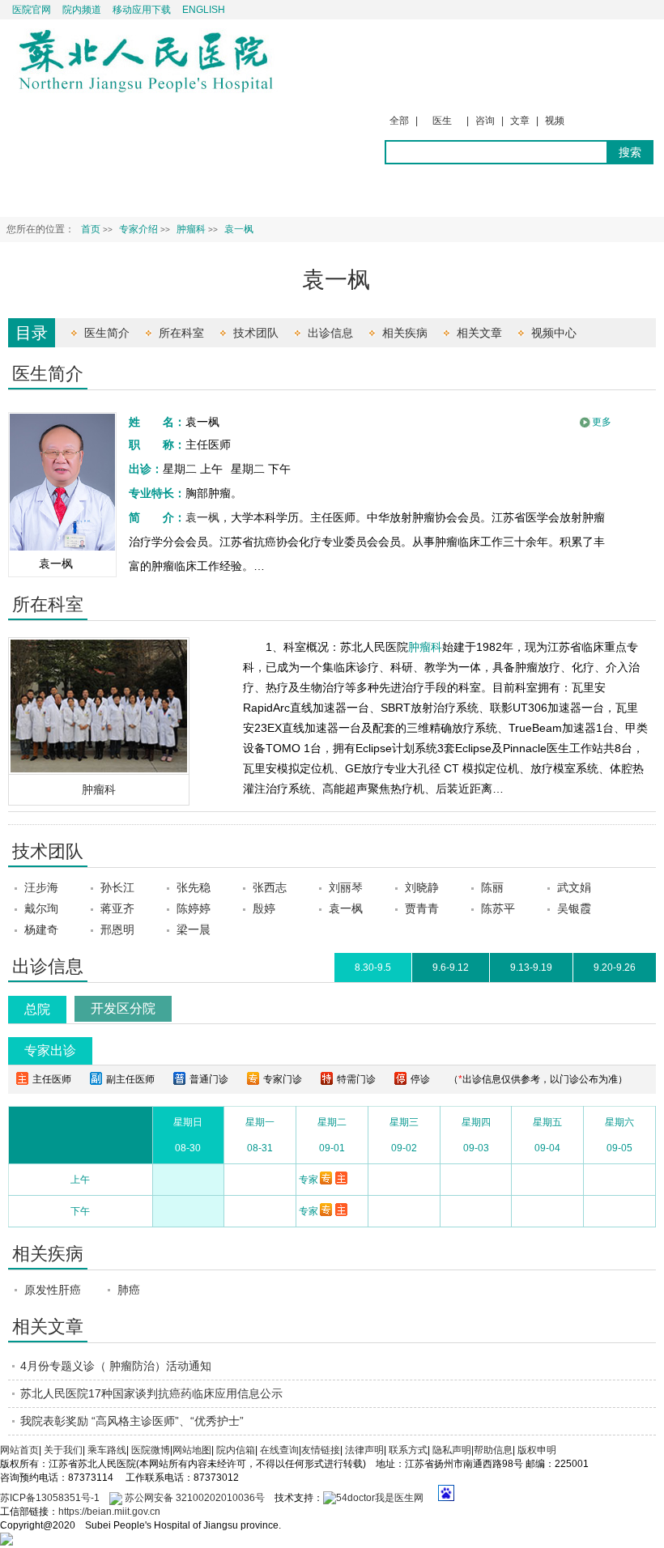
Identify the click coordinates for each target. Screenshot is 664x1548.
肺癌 (128, 1289)
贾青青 (422, 908)
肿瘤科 (99, 789)
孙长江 (117, 887)
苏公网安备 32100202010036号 (193, 1497)
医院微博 (150, 1450)
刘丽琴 (346, 887)
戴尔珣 (41, 908)
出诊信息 (330, 332)
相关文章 (479, 332)
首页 (90, 229)
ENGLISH (203, 9)
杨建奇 (41, 929)
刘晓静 (422, 887)
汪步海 (41, 887)
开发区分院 (123, 1008)
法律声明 (364, 1450)
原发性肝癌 (52, 1289)
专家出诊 (50, 1050)
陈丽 (492, 887)
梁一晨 (194, 929)
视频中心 (554, 332)
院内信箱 (235, 1450)
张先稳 (194, 887)
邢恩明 (117, 929)
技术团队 (256, 332)
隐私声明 (451, 1450)
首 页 (25, 191)
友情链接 (320, 1450)
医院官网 (31, 9)
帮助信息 (493, 1450)
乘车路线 (106, 1450)
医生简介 (107, 332)
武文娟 (574, 887)
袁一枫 (202, 517)
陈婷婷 (194, 908)
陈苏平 (498, 908)
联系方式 (408, 1450)
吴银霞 (574, 908)
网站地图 (191, 1450)
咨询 (485, 120)
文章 (520, 120)
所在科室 (181, 332)
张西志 (270, 887)
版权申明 (536, 1450)
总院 (37, 1009)
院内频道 (81, 9)
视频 (554, 120)
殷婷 (264, 908)
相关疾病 (405, 332)
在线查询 (279, 1450)
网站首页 (19, 1450)
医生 (442, 120)
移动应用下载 (142, 9)
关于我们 (63, 1450)
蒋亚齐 (117, 908)
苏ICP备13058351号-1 (51, 1497)
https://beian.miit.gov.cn (109, 1511)
